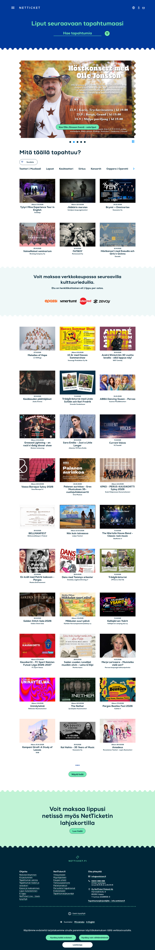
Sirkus (82, 168)
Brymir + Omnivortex (117, 207)
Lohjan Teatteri (77, 536)
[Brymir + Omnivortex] (118, 191)
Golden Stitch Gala (37, 623)
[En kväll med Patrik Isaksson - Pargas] (37, 561)
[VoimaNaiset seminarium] (37, 235)
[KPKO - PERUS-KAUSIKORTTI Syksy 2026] (118, 470)
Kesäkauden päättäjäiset (37, 399)
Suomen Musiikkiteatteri (117, 401)
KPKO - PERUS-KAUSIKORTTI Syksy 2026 (117, 488)
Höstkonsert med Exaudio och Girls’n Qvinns (117, 252)
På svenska (79, 922)
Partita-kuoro (77, 667)
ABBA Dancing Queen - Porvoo (117, 399)
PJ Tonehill (117, 445)
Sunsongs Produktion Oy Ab (77, 360)
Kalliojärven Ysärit (117, 621)
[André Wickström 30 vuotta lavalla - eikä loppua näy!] (118, 339)
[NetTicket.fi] (77, 861)
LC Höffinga (37, 358)
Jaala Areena (37, 401)
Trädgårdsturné (117, 577)
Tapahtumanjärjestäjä (63, 893)
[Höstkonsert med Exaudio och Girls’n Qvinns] (118, 235)
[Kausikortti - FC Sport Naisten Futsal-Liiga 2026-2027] (37, 646)
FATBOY (77, 251)
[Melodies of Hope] (37, 339)
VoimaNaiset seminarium (37, 251)
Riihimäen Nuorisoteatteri (37, 709)
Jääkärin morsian (77, 207)
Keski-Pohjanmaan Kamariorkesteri (117, 492)
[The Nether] (77, 690)
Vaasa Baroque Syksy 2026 (37, 486)
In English (90, 922)
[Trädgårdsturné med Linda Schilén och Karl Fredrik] (77, 383)
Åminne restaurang (37, 448)
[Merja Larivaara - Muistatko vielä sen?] (118, 646)
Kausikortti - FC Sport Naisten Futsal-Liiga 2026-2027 (37, 663)
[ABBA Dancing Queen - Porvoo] (118, 383)
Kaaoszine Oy (117, 210)
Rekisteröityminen (28, 875)
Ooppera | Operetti (117, 168)
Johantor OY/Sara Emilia (77, 448)
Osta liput (77, 127)
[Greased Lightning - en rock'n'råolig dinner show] (37, 426)
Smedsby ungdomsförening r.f (77, 580)
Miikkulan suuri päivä (77, 621)
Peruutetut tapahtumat (64, 888)
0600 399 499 (98, 881)
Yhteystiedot (59, 875)
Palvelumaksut (60, 885)
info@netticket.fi (98, 876)
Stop (133, 141)
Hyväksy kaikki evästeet (61, 937)
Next (134, 169)
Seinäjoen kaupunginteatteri (78, 210)
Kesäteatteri (66, 168)
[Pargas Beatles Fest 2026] (118, 690)
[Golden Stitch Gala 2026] (37, 605)
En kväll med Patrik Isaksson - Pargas (37, 578)
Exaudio (117, 256)
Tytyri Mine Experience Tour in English (37, 208)
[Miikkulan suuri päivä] (77, 605)
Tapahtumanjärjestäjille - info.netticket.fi (106, 901)
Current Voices (117, 443)
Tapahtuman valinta (28, 880)
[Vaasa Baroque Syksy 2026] (37, 470)
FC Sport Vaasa (37, 667)
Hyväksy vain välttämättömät (94, 937)
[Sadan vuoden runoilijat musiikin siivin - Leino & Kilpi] (77, 646)
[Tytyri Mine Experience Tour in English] (37, 191)
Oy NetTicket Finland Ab (102, 889)
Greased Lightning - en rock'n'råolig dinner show (37, 444)
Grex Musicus (77, 495)
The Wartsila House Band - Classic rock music (117, 535)
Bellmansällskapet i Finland (37, 536)
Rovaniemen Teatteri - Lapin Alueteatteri (117, 750)
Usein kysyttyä (78, 913)
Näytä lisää (77, 774)
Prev (22, 169)
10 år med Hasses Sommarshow (77, 356)
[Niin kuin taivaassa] (77, 517)
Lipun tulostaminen (28, 891)
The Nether (77, 706)
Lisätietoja (77, 945)
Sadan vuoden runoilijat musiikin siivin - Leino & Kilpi (77, 663)
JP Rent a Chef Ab (117, 580)
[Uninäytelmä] (37, 690)
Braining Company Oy (37, 254)
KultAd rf (117, 709)
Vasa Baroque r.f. (37, 489)
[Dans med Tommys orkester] (77, 561)
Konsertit (96, 168)
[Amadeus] (118, 731)
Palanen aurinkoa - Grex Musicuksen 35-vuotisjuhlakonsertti (77, 489)
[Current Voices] (118, 426)
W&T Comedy (117, 360)
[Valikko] (12, 8)
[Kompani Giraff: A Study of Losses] (37, 731)
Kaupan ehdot (59, 880)
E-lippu (22, 893)
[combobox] (77, 33)
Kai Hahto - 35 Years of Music (77, 747)
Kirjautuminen (26, 877)
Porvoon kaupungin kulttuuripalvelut (117, 667)
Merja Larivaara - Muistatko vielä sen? (118, 663)
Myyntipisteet (59, 877)
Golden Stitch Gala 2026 (37, 621)
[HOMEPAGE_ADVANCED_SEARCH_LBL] (107, 33)
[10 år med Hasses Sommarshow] (77, 339)
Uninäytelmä (37, 706)
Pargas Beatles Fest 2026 (118, 706)
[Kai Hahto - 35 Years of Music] (77, 731)
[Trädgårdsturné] (118, 561)
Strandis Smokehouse (77, 404)
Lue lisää (77, 831)
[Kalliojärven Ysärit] (118, 605)
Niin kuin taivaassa (77, 533)
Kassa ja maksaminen (29, 888)
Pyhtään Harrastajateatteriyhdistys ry (77, 623)
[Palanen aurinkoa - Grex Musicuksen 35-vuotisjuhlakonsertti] (77, 470)
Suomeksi (68, 922)
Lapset (50, 168)
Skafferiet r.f (117, 538)
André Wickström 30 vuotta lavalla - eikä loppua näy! (118, 356)
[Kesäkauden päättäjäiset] (37, 383)
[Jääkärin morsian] (77, 191)
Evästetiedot (59, 891)
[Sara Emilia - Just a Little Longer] (77, 426)
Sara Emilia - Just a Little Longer (77, 444)
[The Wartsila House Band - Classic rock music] (118, 517)
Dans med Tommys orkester (77, 577)
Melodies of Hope (37, 355)
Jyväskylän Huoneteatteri (77, 709)
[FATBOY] (77, 235)
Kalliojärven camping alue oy (118, 623)
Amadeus (117, 747)
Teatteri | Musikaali (30, 168)
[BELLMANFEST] (37, 517)
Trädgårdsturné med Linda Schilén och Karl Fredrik (77, 400)
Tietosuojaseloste (61, 883)
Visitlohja (37, 212)
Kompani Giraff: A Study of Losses (37, 749)
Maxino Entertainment (37, 582)
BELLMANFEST (37, 533)
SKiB (37, 752)
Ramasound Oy (77, 254)
